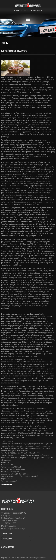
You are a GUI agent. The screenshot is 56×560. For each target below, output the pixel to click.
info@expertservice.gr (16, 528)
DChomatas (41, 558)
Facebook (3, 552)
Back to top (51, 549)
